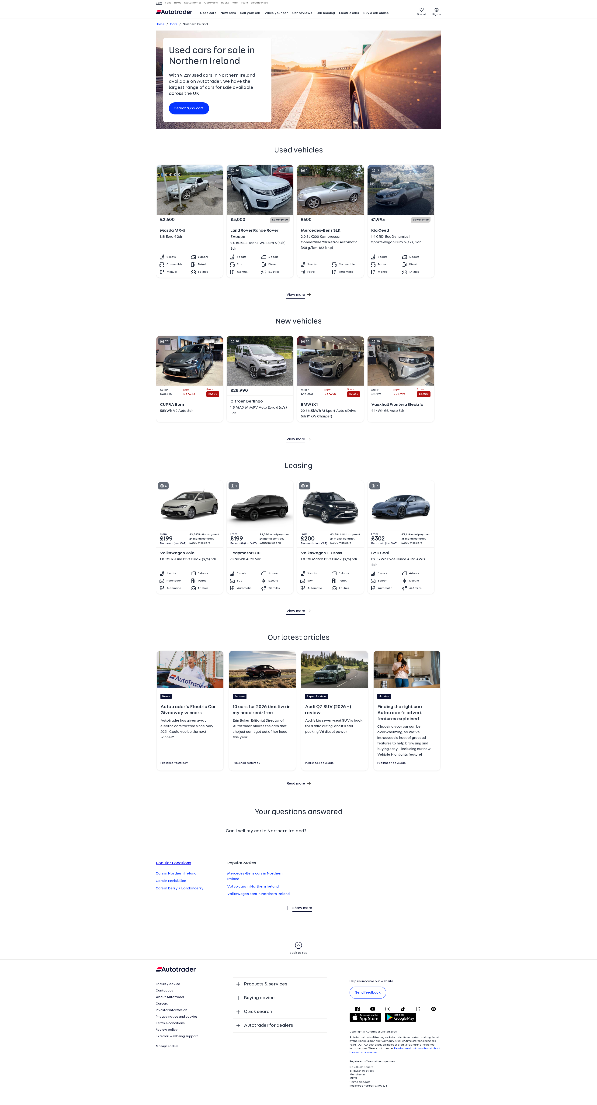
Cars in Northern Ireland (176, 873)
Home (160, 24)
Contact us (164, 990)
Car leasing (325, 13)
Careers (162, 1003)
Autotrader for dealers (268, 1025)
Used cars (208, 13)
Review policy (167, 1030)
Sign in (436, 14)
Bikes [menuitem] (177, 2)
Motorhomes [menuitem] (192, 2)
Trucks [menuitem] (225, 2)
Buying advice (259, 998)
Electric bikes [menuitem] (259, 2)
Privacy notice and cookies (177, 1017)
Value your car (276, 13)
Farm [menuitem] (235, 2)
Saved (421, 14)
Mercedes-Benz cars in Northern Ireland (254, 876)
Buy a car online (376, 13)
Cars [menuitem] (159, 2)
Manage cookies (167, 1046)
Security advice (168, 984)
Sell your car (250, 13)
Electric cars (349, 13)
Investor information (171, 1010)
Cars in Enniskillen (171, 881)
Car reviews (302, 13)
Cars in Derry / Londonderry (180, 888)
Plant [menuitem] (244, 2)
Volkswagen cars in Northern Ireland (258, 894)
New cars (228, 13)
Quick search (258, 1011)
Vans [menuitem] (168, 2)
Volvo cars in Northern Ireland (253, 886)
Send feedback (368, 993)
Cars (173, 24)
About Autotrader (170, 997)
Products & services (265, 984)
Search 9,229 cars (189, 108)
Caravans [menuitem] (211, 2)
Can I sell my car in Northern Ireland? (266, 831)
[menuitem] (208, 13)
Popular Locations (173, 863)
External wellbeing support (177, 1036)
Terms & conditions (170, 1023)
